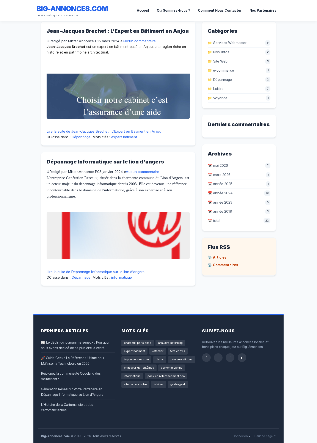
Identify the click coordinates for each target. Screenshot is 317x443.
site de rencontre (135, 384)
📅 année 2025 (220, 184)
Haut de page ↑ (265, 436)
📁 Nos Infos (218, 52)
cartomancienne (171, 367)
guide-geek (178, 384)
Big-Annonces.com (72, 9)
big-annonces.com (136, 359)
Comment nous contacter (220, 10)
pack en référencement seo (166, 376)
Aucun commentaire (139, 41)
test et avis (177, 351)
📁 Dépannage (220, 79)
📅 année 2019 (220, 211)
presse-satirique (182, 359)
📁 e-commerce (221, 70)
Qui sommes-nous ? (173, 10)
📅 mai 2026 (218, 165)
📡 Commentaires (223, 265)
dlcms (160, 359)
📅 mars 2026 (219, 175)
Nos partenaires (263, 10)
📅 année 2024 (220, 193)
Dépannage (81, 137)
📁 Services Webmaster (227, 43)
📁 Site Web (218, 61)
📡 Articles (217, 257)
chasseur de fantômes (139, 367)
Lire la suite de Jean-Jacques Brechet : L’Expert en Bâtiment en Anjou (104, 131)
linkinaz (158, 384)
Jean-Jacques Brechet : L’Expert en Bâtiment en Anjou (118, 31)
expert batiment (124, 137)
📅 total (214, 220)
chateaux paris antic (137, 342)
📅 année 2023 (220, 202)
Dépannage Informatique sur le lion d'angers (105, 162)
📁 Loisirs (215, 88)
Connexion (240, 436)
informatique (121, 277)
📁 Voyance (217, 98)
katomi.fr (157, 351)
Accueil (143, 10)
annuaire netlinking (170, 342)
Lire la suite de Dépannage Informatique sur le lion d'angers (95, 272)
